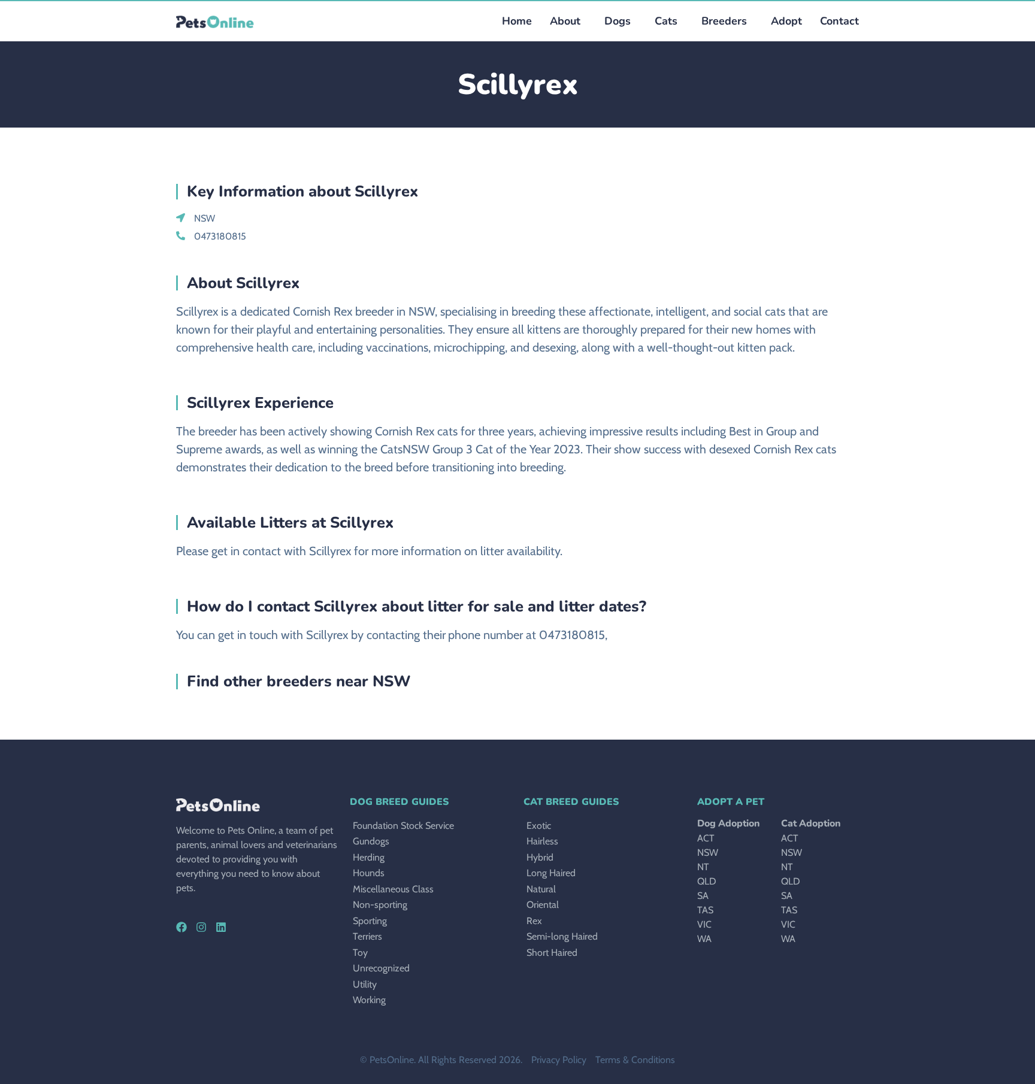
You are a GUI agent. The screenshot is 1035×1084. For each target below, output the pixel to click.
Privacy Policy (558, 1059)
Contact (839, 21)
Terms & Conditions (635, 1059)
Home (517, 21)
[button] (614, 21)
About (565, 21)
